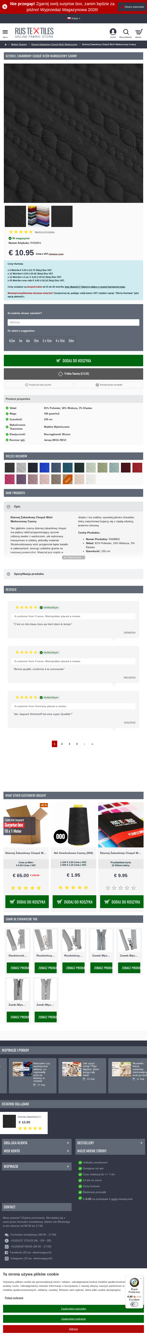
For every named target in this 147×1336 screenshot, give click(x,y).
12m (36, 340)
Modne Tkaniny (19, 44)
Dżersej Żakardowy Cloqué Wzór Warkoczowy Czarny (31, 1117)
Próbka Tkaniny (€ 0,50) (77, 373)
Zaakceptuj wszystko (73, 1308)
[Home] (6, 44)
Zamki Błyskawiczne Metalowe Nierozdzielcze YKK (18, 1004)
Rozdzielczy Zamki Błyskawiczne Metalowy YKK (46, 955)
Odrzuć (73, 1328)
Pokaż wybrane (14, 1297)
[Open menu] (5, 32)
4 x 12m (60, 340)
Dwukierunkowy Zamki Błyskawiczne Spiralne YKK (18, 955)
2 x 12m (47, 340)
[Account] (113, 32)
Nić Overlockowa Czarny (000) (73, 852)
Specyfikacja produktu (29, 573)
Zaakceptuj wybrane (73, 1318)
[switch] (134, 1304)
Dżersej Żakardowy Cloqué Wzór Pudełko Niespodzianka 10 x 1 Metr (26, 852)
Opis (17, 506)
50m (71, 340)
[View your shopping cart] (139, 32)
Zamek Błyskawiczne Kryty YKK (101, 955)
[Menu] (141, 1278)
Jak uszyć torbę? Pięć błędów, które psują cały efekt (82, 1069)
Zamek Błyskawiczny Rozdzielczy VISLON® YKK (129, 955)
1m (20, 340)
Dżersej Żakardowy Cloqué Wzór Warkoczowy (54, 44)
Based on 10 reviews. (45, 232)
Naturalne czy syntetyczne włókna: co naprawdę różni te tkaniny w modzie (32, 1072)
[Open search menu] (126, 32)
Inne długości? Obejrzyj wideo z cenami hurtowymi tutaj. (95, 287)
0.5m (12, 340)
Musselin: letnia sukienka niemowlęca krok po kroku (132, 1069)
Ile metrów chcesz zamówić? (25, 313)
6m (28, 340)
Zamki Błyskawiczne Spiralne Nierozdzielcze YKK (46, 1004)
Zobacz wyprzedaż (134, 7)
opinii (114, 1199)
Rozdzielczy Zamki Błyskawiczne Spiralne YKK (73, 955)
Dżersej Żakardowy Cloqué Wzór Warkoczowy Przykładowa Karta (121, 852)
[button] (38, 385)
